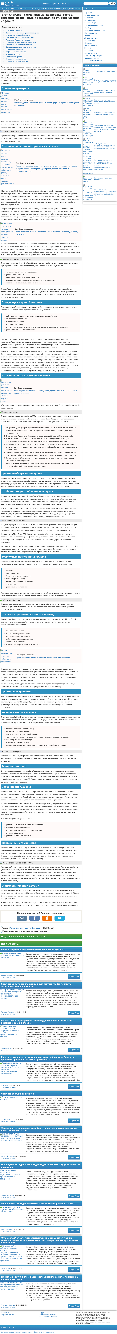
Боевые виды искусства (94, 30)
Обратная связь (7, 1314)
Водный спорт (90, 40)
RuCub (9, 2)
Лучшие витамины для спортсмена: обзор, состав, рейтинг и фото (37, 1203)
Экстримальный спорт (94, 25)
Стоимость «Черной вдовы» (17, 61)
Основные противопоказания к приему (21, 47)
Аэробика (88, 13)
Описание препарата (14, 30)
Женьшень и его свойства (16, 59)
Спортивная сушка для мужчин (18, 1093)
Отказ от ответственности (44, 1332)
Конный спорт (90, 23)
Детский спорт (90, 53)
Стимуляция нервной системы (18, 35)
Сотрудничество (45, 1313)
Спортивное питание (8, 977)
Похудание (88, 43)
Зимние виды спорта (93, 56)
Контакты (64, 3)
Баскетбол (88, 18)
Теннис (87, 35)
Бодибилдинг (90, 20)
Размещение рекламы (47, 1314)
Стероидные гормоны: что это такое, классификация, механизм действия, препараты (46, 233)
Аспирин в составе (13, 54)
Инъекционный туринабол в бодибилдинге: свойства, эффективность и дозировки (40, 1165)
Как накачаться (90, 33)
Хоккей (87, 48)
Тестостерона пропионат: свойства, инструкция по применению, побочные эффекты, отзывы (45, 392)
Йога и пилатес (90, 45)
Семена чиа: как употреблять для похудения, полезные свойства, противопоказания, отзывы (37, 1021)
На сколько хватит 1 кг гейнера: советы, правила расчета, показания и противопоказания (39, 1278)
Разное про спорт (91, 15)
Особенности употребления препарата (21, 42)
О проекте (54, 3)
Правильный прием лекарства (18, 40)
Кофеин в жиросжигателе (16, 52)
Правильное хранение (15, 49)
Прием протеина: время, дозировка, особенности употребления (43, 657)
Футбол (87, 28)
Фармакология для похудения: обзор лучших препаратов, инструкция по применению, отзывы (39, 1129)
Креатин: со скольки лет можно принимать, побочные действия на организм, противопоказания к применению (37, 1058)
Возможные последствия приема (19, 45)
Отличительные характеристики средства (22, 33)
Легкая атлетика (91, 38)
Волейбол (88, 50)
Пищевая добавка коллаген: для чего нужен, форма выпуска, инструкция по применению (46, 104)
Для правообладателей (48, 1316)
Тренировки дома (91, 58)
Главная (45, 3)
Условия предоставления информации (16, 1332)
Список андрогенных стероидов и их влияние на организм (33, 949)
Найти (112, 3)
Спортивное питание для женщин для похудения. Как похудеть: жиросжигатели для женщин (36, 985)
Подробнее (74, 976)
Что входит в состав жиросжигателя (20, 38)
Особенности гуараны (14, 57)
